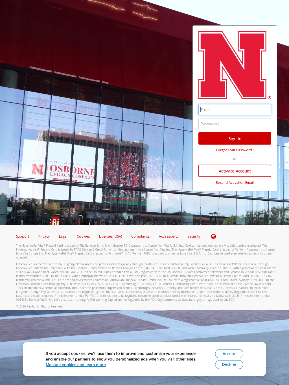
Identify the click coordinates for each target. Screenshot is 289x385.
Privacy (44, 236)
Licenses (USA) (111, 236)
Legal (63, 236)
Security (194, 236)
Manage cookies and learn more (76, 364)
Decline (229, 364)
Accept (229, 353)
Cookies (83, 236)
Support (22, 236)
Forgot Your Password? (234, 150)
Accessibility (168, 236)
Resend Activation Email (235, 182)
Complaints (140, 236)
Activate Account (235, 171)
